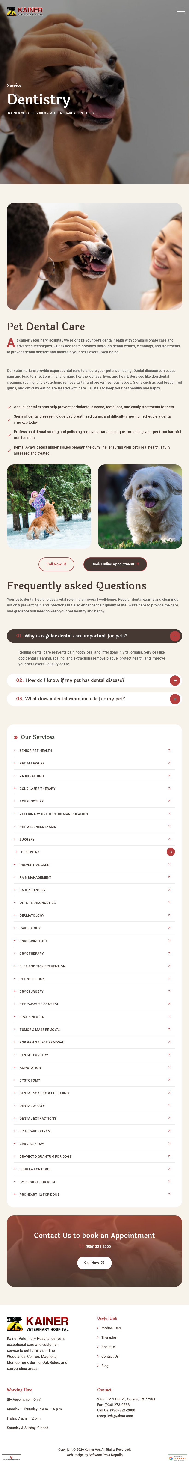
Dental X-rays (32, 1106)
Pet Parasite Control (39, 1004)
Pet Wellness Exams (38, 827)
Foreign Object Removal (42, 1042)
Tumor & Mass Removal (40, 1029)
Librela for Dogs (35, 1169)
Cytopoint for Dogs (38, 1182)
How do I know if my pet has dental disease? (70, 680)
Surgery (27, 839)
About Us (108, 1347)
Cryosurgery (32, 991)
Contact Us (110, 1356)
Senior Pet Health (36, 750)
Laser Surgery (33, 890)
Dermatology (32, 915)
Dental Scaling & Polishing (44, 1093)
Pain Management (36, 877)
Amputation (30, 1068)
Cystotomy (30, 1080)
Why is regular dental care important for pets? (71, 635)
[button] (94, 636)
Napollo (117, 1455)
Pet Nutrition (32, 979)
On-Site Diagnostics (38, 903)
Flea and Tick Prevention (42, 966)
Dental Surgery (34, 1055)
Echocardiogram (35, 1131)
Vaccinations (32, 776)
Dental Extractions (38, 1118)
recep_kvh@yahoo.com (115, 1416)
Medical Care (111, 1328)
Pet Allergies (32, 763)
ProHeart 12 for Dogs (39, 1194)
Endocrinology (34, 941)
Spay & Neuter (32, 1017)
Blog (105, 1366)
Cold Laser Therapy (38, 788)
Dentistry (30, 852)
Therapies (109, 1337)
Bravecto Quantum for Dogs (45, 1156)
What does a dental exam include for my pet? (70, 698)
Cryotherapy (32, 953)
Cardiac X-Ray (32, 1144)
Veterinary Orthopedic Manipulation (54, 814)
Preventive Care (34, 865)
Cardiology (30, 928)
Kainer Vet (92, 1449)
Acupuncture (32, 801)
